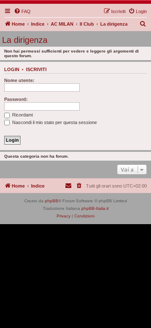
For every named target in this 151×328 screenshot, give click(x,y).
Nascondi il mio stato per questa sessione (54, 122)
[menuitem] (22, 11)
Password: (16, 99)
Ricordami (22, 114)
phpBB (51, 200)
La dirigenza (24, 40)
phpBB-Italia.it (95, 208)
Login (11, 69)
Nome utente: (19, 80)
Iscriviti (36, 69)
